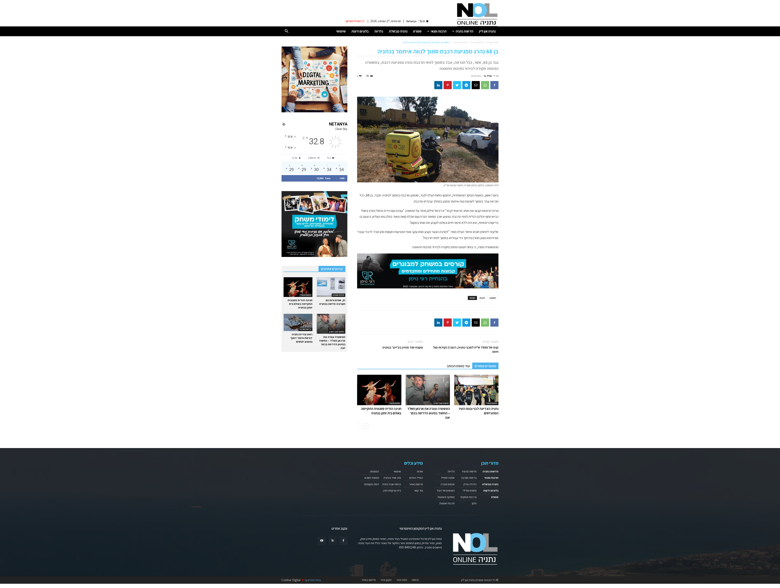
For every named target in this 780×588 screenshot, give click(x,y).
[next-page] (366, 426)
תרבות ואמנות (338, 295)
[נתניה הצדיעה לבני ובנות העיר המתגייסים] (476, 390)
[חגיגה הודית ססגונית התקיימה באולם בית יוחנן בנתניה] (379, 390)
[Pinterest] (448, 85)
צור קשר (418, 490)
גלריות (378, 31)
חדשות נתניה (464, 31)
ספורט (417, 31)
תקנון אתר (386, 580)
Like (342, 178)
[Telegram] (466, 85)
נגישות (415, 580)
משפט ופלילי (470, 490)
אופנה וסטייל (448, 478)
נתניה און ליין (487, 31)
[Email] (476, 85)
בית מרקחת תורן (392, 490)
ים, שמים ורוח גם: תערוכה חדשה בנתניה (332, 302)
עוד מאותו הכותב (458, 366)
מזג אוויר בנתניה (392, 478)
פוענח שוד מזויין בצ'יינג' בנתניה (402, 347)
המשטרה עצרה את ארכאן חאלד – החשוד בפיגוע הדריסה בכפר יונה (428, 413)
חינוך (474, 503)
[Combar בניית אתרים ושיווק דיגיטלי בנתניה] (314, 79)
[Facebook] (494, 85)
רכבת (482, 297)
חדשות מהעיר (460, 42)
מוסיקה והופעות (446, 497)
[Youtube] (322, 541)
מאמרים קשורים (485, 366)
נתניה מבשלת (398, 31)
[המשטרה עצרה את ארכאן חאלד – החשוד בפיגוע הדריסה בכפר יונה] (428, 390)
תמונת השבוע (371, 478)
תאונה (493, 297)
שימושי (341, 31)
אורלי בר (487, 75)
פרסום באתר (416, 484)
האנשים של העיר (446, 490)
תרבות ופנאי (438, 31)
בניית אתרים (314, 580)
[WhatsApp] (485, 85)
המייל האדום (416, 478)
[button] (286, 31)
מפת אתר (401, 580)
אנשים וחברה (448, 484)
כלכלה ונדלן (470, 484)
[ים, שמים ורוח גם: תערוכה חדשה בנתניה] (331, 287)
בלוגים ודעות (360, 31)
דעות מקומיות (371, 484)
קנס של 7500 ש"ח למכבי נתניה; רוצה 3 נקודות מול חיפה (465, 349)
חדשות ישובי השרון (441, 403)
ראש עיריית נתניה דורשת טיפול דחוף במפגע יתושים (301, 337)
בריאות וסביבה (305, 329)
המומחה (374, 471)
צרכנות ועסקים (468, 497)
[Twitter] (457, 85)
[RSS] (332, 541)
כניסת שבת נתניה (391, 484)
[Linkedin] (438, 85)
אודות (420, 471)
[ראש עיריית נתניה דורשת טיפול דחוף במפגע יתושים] (298, 322)
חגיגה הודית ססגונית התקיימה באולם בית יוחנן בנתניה (381, 410)
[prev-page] (359, 426)
